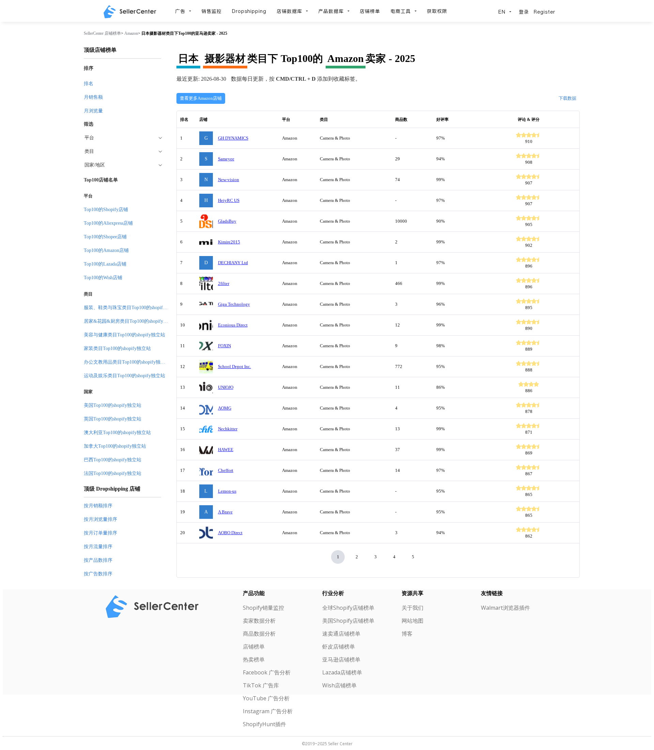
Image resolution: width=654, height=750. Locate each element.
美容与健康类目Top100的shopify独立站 (124, 334)
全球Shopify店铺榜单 (348, 607)
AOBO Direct (230, 532)
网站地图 (412, 620)
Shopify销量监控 (263, 607)
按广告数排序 (98, 573)
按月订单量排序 (100, 533)
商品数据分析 (259, 633)
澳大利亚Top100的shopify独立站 (117, 432)
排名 (88, 83)
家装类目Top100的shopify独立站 (117, 348)
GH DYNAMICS (233, 138)
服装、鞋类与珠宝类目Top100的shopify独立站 (132, 307)
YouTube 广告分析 (266, 698)
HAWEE (225, 449)
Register (544, 12)
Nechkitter (227, 428)
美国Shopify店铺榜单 (348, 620)
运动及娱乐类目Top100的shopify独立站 (124, 375)
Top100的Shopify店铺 (106, 209)
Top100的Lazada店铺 (105, 264)
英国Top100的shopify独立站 (112, 418)
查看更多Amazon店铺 (201, 98)
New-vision (228, 179)
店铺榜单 (370, 11)
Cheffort (225, 470)
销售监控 (211, 11)
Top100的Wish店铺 (103, 277)
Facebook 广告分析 (267, 672)
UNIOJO (225, 387)
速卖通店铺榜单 (341, 633)
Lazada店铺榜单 (342, 672)
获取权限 (437, 11)
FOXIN (224, 345)
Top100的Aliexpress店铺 (108, 223)
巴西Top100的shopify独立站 (112, 459)
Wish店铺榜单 (339, 685)
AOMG (224, 408)
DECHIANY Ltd (233, 262)
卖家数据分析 (259, 620)
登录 (524, 12)
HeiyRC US (228, 200)
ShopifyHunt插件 (264, 724)
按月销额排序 (98, 505)
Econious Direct (233, 325)
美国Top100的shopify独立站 (112, 405)
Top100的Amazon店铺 (106, 250)
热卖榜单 (254, 659)
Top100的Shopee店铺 (105, 236)
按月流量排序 (98, 546)
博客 (407, 633)
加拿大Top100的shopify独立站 (115, 446)
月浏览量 (93, 110)
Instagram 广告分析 (268, 711)
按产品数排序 (98, 560)
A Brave (225, 511)
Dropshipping (249, 11)
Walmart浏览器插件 (505, 607)
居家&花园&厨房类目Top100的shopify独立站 (130, 321)
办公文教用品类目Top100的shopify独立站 (127, 362)
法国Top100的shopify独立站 (112, 473)
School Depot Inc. (234, 366)
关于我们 (412, 607)
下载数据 (567, 98)
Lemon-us (227, 491)
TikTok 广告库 (261, 685)
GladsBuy (227, 221)
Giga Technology (234, 304)
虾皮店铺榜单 (338, 646)
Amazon (131, 33)
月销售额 (93, 97)
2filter (223, 283)
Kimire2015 (229, 241)
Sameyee (226, 158)
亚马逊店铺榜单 (341, 659)
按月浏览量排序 (100, 519)
